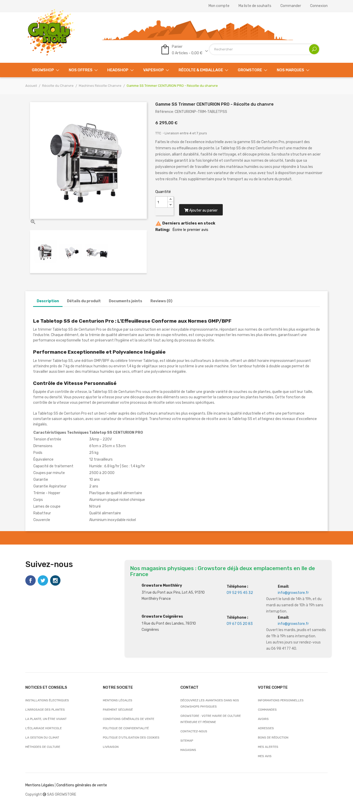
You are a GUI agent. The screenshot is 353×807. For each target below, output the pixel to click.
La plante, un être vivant (46, 719)
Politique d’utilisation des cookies (131, 737)
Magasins (188, 750)
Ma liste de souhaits (255, 6)
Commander (290, 6)
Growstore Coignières (162, 616)
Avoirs (263, 719)
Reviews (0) (161, 301)
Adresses (266, 728)
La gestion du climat (42, 737)
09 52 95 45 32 (240, 593)
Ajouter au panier (203, 210)
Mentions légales (117, 700)
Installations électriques (47, 700)
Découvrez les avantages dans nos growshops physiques (209, 703)
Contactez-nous (193, 731)
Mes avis (265, 756)
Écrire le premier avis (190, 229)
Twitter (43, 580)
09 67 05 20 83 (240, 624)
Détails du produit (84, 301)
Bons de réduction (273, 737)
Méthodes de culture (42, 747)
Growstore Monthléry (162, 585)
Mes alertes (268, 747)
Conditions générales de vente (128, 719)
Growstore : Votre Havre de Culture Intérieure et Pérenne (210, 719)
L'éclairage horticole (43, 728)
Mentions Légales (39, 785)
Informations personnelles (281, 700)
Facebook (30, 580)
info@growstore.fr (293, 593)
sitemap (186, 740)
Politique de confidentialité (126, 728)
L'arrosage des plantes (45, 709)
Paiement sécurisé (118, 709)
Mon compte (219, 6)
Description (48, 301)
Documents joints (125, 301)
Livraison (111, 747)
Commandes (267, 709)
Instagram (55, 580)
